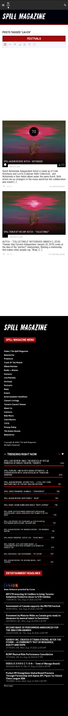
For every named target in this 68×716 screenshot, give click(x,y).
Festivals (8, 382)
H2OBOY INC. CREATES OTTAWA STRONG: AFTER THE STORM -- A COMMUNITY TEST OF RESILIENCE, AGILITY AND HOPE (33, 642)
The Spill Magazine (28, 442)
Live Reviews (10, 378)
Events (7, 393)
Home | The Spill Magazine (16, 351)
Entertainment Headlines (15, 397)
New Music (9, 416)
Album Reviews (11, 366)
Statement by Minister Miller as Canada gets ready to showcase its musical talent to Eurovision (33, 617)
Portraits (8, 385)
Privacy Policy (10, 427)
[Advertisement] (34, 84)
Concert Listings (11, 401)
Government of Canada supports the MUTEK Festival (33, 606)
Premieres (8, 359)
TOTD (6, 423)
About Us (8, 408)
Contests (8, 412)
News (6, 389)
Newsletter (9, 355)
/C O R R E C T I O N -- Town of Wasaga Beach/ (33, 663)
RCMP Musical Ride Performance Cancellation (29, 654)
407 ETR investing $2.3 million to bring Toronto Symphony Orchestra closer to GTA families (30, 595)
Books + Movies (11, 370)
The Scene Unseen (12, 431)
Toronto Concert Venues (15, 404)
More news (8, 686)
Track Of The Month (13, 363)
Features (8, 374)
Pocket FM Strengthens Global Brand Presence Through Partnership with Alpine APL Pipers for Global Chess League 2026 (34, 676)
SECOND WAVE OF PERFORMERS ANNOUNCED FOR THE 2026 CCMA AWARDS (32, 629)
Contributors (10, 420)
